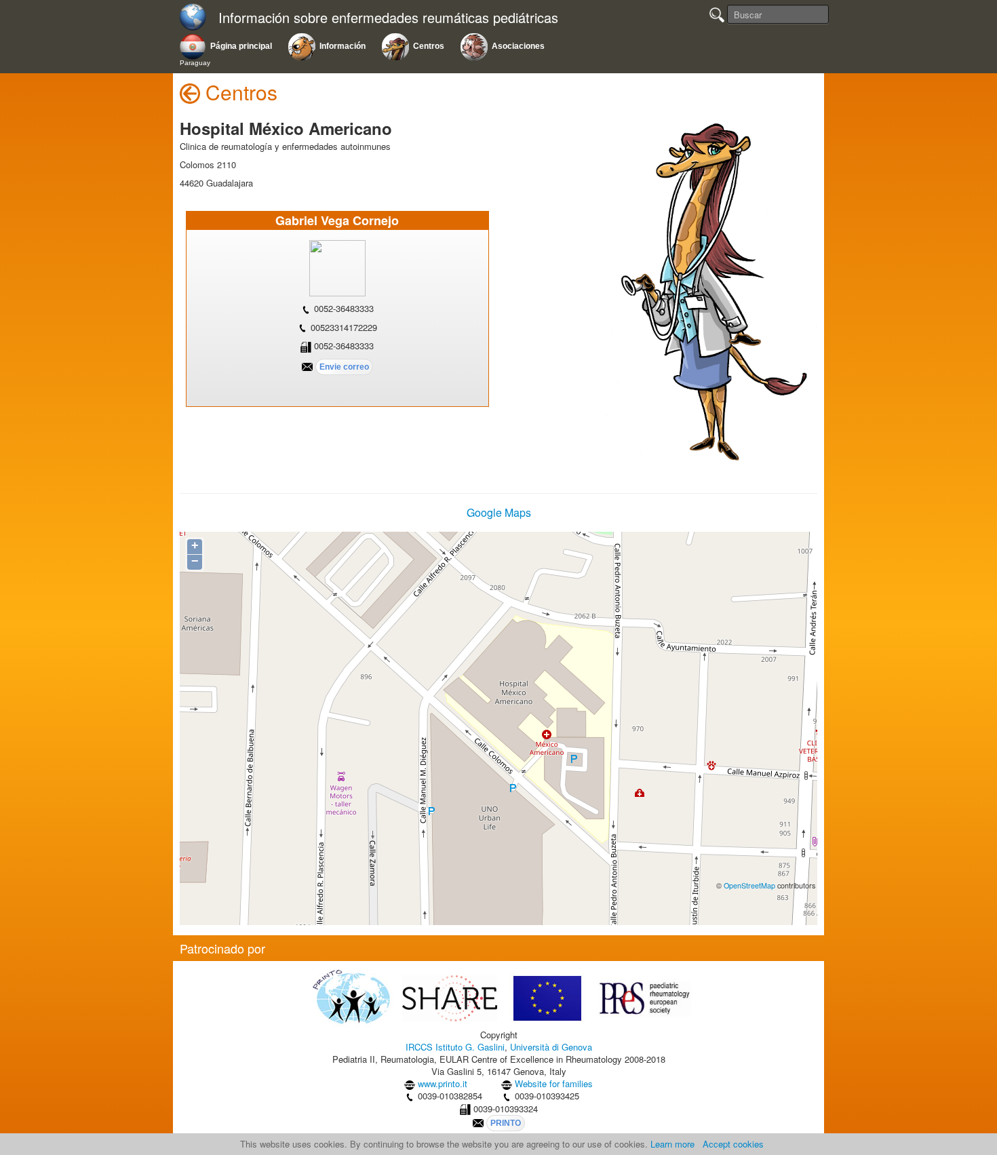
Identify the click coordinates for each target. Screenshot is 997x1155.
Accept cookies (733, 1143)
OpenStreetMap (749, 885)
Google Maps (499, 512)
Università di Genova (551, 1046)
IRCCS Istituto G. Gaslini (455, 1046)
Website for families (554, 1083)
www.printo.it (442, 1083)
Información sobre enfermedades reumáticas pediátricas (388, 18)
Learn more (672, 1143)
